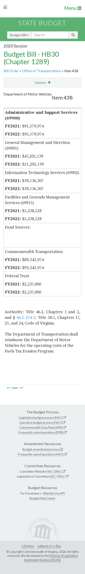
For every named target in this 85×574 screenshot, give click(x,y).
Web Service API (54, 493)
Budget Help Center (42, 498)
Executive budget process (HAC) (41, 422)
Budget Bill (18, 35)
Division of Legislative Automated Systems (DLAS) (51, 558)
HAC (50, 471)
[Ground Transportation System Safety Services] (8, 388)
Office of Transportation (41, 71)
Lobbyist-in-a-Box (49, 546)
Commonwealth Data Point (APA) (41, 427)
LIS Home (28, 546)
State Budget (42, 23)
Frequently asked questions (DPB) (40, 432)
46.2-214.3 (26, 317)
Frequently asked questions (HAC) (41, 454)
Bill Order (11, 71)
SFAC (58, 471)
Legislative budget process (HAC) (41, 418)
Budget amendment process (41, 449)
